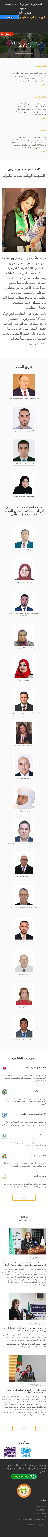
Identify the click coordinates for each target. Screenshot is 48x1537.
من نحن (42, 130)
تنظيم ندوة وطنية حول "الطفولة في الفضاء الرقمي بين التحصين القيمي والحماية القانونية (24, 1329)
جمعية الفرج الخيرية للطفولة (35, 1067)
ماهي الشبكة (40, 96)
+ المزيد (24, 1198)
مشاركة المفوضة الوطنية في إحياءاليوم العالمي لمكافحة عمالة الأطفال (26, 1391)
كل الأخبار (24, 1428)
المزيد (24, 51)
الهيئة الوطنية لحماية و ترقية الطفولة (24, 17)
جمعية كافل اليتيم (39, 1091)
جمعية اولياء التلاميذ (38, 1155)
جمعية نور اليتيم (40, 1176)
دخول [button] (9, 17)
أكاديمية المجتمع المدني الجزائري (33, 1114)
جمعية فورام (41, 1135)
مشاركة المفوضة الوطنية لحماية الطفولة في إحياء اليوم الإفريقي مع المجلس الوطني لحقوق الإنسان (24, 1264)
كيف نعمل (41, 66)
